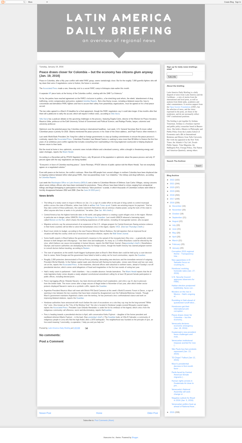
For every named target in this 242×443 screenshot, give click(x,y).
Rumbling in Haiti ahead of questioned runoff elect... (184, 301)
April (174, 237)
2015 (172, 412)
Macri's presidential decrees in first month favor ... (182, 366)
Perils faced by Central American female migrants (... (182, 374)
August (175, 221)
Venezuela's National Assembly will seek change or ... (181, 391)
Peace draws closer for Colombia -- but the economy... (182, 317)
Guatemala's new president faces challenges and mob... (184, 334)
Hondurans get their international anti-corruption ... (180, 308)
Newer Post (45, 413)
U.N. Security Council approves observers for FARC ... (183, 279)
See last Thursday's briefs (132, 227)
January (176, 248)
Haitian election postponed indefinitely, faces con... (183, 286)
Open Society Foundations (180, 106)
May (174, 233)
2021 (172, 183)
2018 (172, 195)
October (176, 214)
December (177, 206)
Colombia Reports (89, 101)
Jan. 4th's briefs (105, 210)
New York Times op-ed (101, 205)
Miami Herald (68, 152)
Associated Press (50, 88)
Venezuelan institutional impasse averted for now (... (184, 342)
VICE (118, 227)
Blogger (135, 437)
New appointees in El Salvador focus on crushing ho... (181, 262)
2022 (172, 180)
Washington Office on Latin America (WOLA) (69, 183)
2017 (172, 199)
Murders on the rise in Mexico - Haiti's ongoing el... (183, 294)
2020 (172, 187)
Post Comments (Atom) (104, 420)
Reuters (86, 248)
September (177, 217)
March (175, 240)
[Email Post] (86, 328)
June (174, 229)
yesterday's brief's (132, 243)
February (176, 244)
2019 (172, 191)
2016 (172, 202)
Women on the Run (57, 220)
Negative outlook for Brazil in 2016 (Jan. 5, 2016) (183, 399)
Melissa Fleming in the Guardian (92, 217)
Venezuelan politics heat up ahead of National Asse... (184, 405)
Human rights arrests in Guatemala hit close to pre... (183, 383)
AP (50, 93)
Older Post (152, 413)
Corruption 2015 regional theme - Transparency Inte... (183, 253)
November (177, 210)
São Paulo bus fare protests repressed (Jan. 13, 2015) (184, 351)
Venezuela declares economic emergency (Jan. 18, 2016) (182, 325)
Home (99, 413)
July (174, 225)
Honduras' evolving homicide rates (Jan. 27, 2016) (183, 270)
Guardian (141, 255)
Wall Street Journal (120, 234)
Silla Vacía (115, 114)
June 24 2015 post (91, 190)
